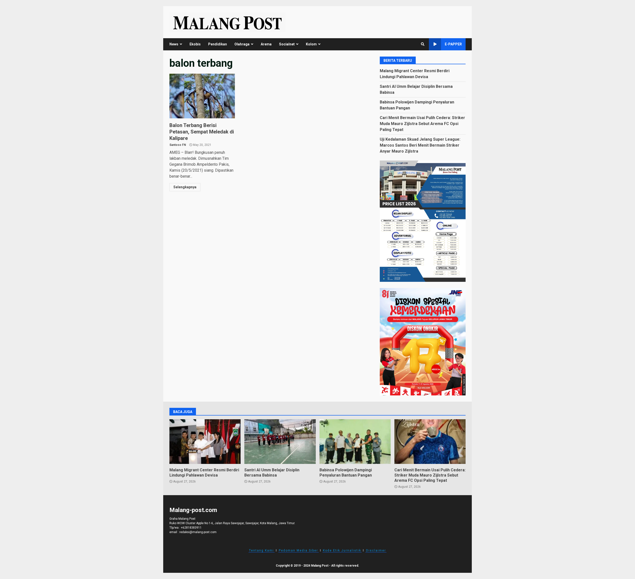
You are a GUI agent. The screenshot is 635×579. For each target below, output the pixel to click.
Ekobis (195, 44)
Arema (266, 44)
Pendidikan (217, 44)
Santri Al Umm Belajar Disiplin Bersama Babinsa (280, 441)
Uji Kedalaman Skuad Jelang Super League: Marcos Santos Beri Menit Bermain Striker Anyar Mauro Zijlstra (420, 145)
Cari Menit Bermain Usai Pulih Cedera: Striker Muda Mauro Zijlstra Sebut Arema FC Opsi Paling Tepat (422, 123)
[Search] (422, 44)
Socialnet (287, 44)
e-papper (453, 44)
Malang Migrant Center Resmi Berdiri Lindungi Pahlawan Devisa (205, 441)
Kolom (311, 44)
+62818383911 (191, 527)
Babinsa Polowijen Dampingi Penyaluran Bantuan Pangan (355, 441)
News (173, 44)
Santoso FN (177, 145)
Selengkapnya (184, 187)
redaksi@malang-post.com (198, 532)
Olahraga (242, 44)
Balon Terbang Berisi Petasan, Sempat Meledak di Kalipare (202, 96)
